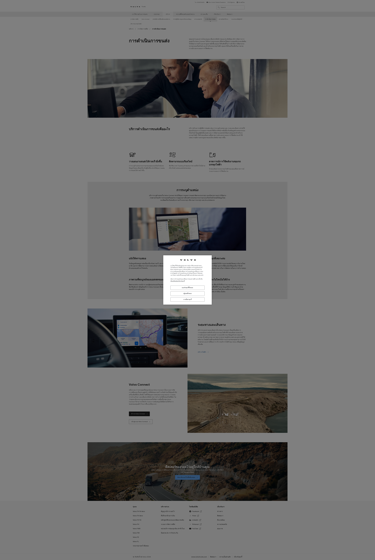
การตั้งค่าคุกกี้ (187, 299)
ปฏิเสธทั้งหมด (187, 293)
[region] (187, 280)
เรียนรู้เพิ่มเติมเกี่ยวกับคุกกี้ (177, 281)
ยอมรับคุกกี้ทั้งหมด (187, 287)
